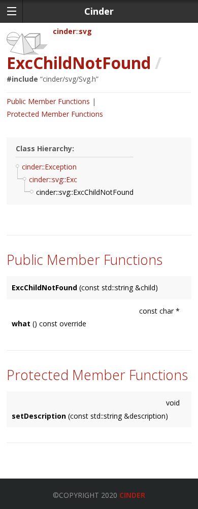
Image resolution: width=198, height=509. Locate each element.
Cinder (132, 495)
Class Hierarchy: (45, 148)
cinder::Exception (49, 167)
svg (85, 31)
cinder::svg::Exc (53, 179)
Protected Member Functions (55, 114)
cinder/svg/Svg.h (69, 79)
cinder (64, 31)
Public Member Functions (48, 101)
